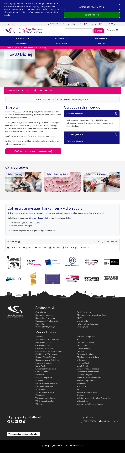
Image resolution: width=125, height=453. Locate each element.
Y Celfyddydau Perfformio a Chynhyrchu (93, 398)
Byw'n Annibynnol (43, 342)
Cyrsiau (17, 48)
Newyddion (40, 324)
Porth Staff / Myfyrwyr (109, 24)
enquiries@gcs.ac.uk (73, 24)
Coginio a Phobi (83, 348)
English (13, 24)
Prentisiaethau (101, 38)
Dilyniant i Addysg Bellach (88, 357)
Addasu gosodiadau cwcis (91, 7)
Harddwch (39, 374)
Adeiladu (39, 336)
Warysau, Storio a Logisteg (46, 398)
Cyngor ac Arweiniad (85, 354)
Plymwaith (81, 386)
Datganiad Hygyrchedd (45, 315)
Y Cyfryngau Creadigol (44, 401)
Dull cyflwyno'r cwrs (75, 134)
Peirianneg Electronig (44, 386)
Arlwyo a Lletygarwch (86, 336)
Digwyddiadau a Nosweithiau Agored (92, 315)
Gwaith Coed (82, 366)
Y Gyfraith (39, 404)
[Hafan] (23, 31)
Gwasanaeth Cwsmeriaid (45, 369)
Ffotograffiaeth (83, 363)
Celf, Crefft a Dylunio (85, 342)
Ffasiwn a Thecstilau (43, 363)
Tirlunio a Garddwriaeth (87, 392)
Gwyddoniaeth (41, 371)
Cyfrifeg (80, 351)
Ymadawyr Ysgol (22, 38)
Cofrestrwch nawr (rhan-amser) (33, 151)
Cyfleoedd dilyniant (75, 141)
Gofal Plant (40, 366)
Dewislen (111, 30)
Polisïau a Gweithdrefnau (87, 324)
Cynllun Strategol (84, 312)
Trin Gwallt (40, 395)
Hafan (8, 48)
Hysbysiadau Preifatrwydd (46, 321)
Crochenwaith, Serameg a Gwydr (49, 351)
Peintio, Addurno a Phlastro (46, 383)
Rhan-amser (28, 48)
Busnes (80, 339)
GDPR (79, 318)
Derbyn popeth (92, 15)
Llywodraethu (82, 321)
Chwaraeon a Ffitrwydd (45, 348)
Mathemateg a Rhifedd (86, 380)
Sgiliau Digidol (41, 389)
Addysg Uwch (22, 43)
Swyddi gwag (91, 24)
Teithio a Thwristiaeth (44, 392)
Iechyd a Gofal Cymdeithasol (89, 377)
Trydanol (80, 395)
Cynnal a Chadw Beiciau (45, 357)
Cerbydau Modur (42, 345)
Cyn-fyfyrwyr (41, 312)
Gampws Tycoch (37, 218)
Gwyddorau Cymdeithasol (88, 371)
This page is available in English (23, 434)
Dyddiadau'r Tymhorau (45, 318)
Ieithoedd (39, 380)
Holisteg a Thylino (84, 374)
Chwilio (98, 31)
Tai (78, 389)
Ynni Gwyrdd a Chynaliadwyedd (90, 404)
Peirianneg (81, 383)
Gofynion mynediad (75, 113)
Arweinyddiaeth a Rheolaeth (47, 339)
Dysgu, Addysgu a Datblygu (47, 360)
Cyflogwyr (101, 43)
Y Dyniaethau (82, 401)
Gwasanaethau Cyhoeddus (88, 369)
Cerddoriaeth (82, 345)
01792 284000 (55, 24)
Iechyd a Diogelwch (43, 377)
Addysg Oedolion (61, 38)
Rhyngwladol (61, 43)
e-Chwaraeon (82, 360)
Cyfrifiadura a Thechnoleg (46, 354)
